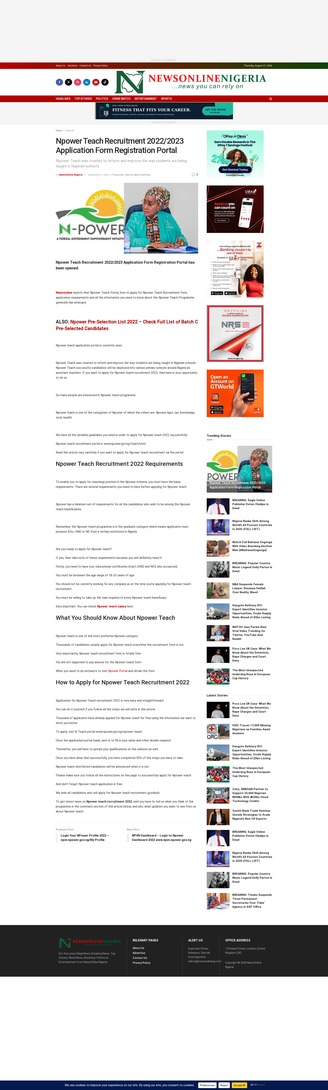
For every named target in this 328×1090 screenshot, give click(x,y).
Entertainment (146, 127)
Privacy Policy (100, 94)
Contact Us (85, 94)
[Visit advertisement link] (164, 139)
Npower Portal (118, 699)
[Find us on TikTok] (105, 110)
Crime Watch (121, 127)
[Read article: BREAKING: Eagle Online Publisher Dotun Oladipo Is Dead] (218, 942)
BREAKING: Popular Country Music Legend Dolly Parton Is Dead (252, 1002)
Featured (69, 159)
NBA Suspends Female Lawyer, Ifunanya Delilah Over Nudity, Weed (249, 1023)
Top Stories (83, 127)
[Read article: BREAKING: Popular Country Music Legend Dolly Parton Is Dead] (218, 1005)
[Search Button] (270, 127)
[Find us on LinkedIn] (86, 110)
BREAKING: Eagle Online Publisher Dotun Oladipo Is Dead (250, 939)
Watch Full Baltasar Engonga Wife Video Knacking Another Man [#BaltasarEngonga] (252, 981)
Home (59, 159)
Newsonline (64, 321)
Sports (166, 127)
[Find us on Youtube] (95, 110)
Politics (102, 127)
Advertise (72, 94)
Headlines (63, 127)
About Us (60, 94)
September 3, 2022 (98, 203)
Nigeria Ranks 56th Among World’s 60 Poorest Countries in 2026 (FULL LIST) (252, 960)
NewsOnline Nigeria (71, 203)
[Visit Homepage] (190, 110)
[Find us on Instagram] (77, 110)
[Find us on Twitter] (68, 110)
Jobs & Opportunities (137, 203)
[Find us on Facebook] (59, 110)
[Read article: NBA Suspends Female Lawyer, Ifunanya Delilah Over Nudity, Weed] (218, 1026)
